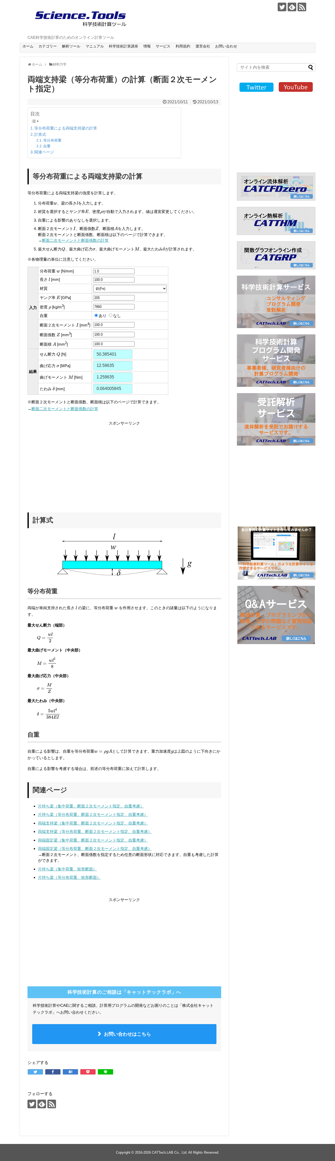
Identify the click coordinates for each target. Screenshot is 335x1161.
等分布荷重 (52, 140)
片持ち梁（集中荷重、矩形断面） (67, 869)
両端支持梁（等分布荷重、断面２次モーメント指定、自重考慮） (95, 831)
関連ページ (44, 152)
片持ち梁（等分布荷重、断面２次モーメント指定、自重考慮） (93, 814)
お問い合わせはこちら (127, 1034)
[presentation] (55, 203)
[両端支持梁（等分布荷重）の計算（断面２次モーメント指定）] (70, 1072)
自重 (47, 146)
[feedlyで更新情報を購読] (292, 7)
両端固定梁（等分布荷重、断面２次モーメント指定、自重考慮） (95, 848)
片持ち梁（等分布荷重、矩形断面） (69, 877)
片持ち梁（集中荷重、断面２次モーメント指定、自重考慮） (91, 806)
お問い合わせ (226, 46)
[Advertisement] (71, 463)
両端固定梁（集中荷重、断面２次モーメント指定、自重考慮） (93, 840)
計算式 (40, 134)
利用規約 (183, 46)
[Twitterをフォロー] (282, 7)
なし (117, 315)
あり (103, 315)
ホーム (28, 46)
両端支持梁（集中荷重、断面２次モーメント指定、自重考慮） (93, 823)
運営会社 (203, 46)
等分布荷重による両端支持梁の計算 (65, 128)
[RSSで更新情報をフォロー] (302, 7)
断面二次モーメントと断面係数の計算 (75, 240)
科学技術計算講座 (123, 46)
